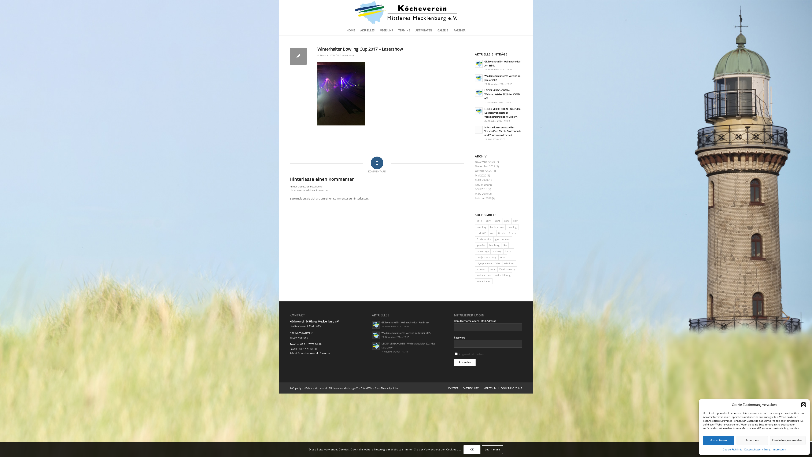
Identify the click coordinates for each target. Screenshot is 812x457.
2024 (506, 221)
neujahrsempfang (486, 257)
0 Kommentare (345, 55)
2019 (479, 221)
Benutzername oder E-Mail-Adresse (475, 321)
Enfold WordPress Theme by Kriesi (380, 388)
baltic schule (497, 227)
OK (472, 449)
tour (492, 269)
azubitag (481, 227)
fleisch (501, 233)
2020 (488, 221)
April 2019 (481, 189)
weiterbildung (502, 275)
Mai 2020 (480, 175)
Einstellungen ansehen (787, 440)
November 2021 (485, 166)
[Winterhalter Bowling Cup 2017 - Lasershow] (298, 56)
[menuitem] (351, 30)
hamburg (494, 245)
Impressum (779, 449)
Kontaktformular (320, 353)
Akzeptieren (718, 440)
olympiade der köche (488, 263)
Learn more (492, 449)
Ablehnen (752, 440)
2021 (497, 221)
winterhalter (484, 281)
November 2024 (485, 162)
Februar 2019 (483, 198)
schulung (509, 263)
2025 (515, 221)
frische (512, 233)
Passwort (459, 337)
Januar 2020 (482, 184)
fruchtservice (484, 239)
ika (505, 245)
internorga (483, 251)
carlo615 (481, 233)
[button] (803, 405)
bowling (512, 227)
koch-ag (497, 251)
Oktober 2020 (483, 171)
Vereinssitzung (507, 269)
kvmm (508, 251)
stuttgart (481, 269)
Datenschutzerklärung (757, 449)
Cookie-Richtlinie (732, 449)
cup (492, 233)
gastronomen (502, 239)
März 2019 (481, 193)
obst (502, 257)
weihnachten (484, 275)
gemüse (481, 245)
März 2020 (481, 180)
